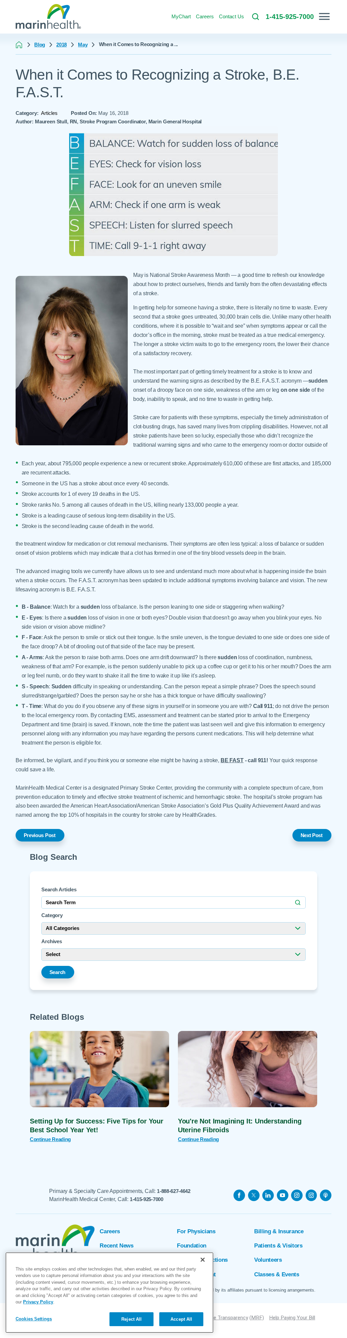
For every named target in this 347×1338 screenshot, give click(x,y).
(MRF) (256, 1318)
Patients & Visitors (278, 1245)
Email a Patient (196, 1274)
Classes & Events (276, 1274)
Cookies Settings (34, 1318)
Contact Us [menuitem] (231, 16)
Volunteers (268, 1260)
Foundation (191, 1245)
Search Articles (59, 889)
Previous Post (40, 835)
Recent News (116, 1245)
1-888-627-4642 (173, 1191)
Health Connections (202, 1260)
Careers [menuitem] (205, 16)
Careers (110, 1231)
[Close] (202, 1259)
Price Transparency (226, 1318)
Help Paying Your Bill (292, 1318)
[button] (324, 16)
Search (57, 972)
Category (52, 915)
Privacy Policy (38, 1301)
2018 (61, 44)
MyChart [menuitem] (181, 16)
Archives (51, 941)
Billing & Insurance (279, 1231)
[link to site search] (255, 16)
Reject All (131, 1319)
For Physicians (196, 1231)
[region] (109, 1292)
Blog (39, 44)
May (82, 44)
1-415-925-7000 (146, 1199)
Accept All (181, 1319)
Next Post (312, 835)
